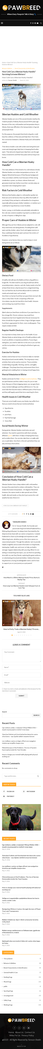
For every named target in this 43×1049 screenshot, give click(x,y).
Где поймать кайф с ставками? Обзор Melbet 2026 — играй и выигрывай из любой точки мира (19, 729)
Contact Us (30, 1032)
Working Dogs (22, 1005)
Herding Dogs (22, 977)
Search (4, 712)
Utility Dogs (22, 1000)
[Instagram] (33, 23)
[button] (4, 617)
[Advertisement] (21, 46)
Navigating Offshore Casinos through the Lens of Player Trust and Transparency (21, 910)
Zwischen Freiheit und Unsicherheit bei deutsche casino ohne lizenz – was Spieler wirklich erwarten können (20, 735)
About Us (19, 1032)
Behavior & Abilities (22, 963)
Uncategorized (22, 996)
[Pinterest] (35, 23)
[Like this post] (24, 514)
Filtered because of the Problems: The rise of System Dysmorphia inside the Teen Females (19, 749)
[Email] (37, 23)
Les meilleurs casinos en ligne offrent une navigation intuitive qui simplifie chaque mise (19, 742)
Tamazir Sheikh (12, 80)
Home (4, 62)
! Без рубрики (22, 959)
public (22, 986)
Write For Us (14, 1035)
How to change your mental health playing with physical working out (21, 889)
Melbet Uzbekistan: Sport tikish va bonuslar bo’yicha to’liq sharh (20, 921)
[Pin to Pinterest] (30, 514)
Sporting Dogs (22, 991)
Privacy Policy (28, 1035)
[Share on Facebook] (26, 514)
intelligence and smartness (28, 379)
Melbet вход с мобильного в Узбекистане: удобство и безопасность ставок (21, 931)
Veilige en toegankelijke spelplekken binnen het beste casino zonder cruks (20, 899)
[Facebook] (30, 23)
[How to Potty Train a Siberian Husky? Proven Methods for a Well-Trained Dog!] (21, 613)
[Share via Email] (33, 514)
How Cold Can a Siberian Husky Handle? (15, 505)
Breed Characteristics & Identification (22, 968)
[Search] (41, 23)
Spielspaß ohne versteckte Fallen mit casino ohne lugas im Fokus (21, 942)
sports (10, 436)
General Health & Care (22, 972)
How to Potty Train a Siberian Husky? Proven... (21, 629)
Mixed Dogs (22, 982)
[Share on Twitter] (28, 514)
